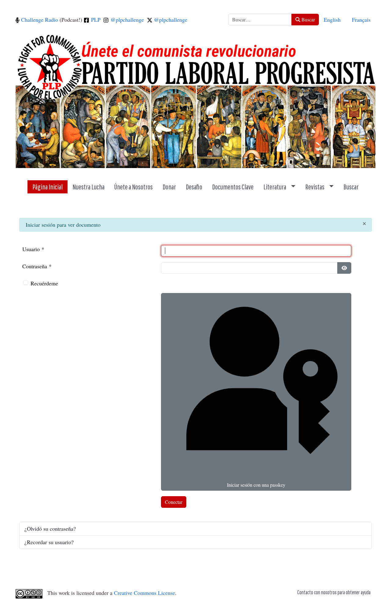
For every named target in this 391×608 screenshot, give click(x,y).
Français (361, 19)
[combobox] (260, 19)
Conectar (173, 502)
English (332, 19)
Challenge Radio (39, 19)
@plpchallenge (126, 19)
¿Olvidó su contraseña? (50, 528)
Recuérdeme (44, 283)
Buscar (307, 19)
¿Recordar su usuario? (49, 542)
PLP (95, 19)
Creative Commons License (144, 592)
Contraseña (37, 266)
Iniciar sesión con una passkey (256, 485)
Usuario (33, 249)
